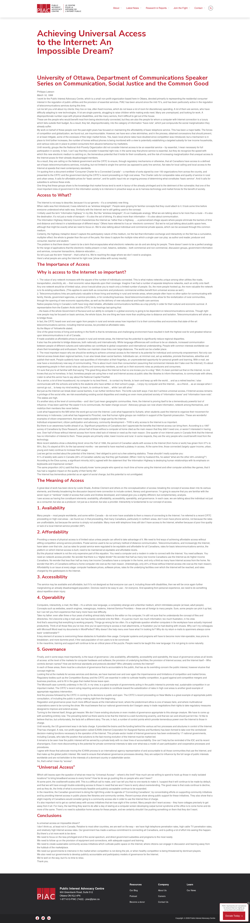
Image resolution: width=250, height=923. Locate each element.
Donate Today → (234, 915)
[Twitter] (43, 918)
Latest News (132, 8)
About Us (162, 890)
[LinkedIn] (49, 918)
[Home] (59, 8)
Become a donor (137, 901)
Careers (162, 896)
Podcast (133, 896)
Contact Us (163, 901)
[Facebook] (37, 918)
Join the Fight (181, 8)
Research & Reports (156, 8)
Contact (198, 8)
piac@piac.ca (93, 899)
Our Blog (134, 890)
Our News (191, 890)
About (116, 8)
